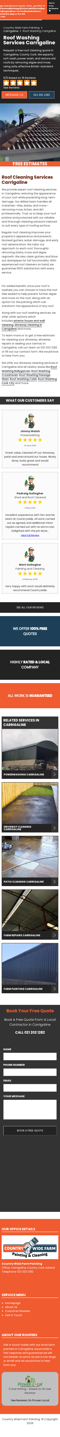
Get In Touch (13, 1315)
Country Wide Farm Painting (21, 28)
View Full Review (30, 535)
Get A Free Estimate (53, 6)
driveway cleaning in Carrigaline (22, 327)
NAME (8, 1049)
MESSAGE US (14, 94)
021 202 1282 (42, 94)
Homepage (12, 1303)
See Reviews (11, 88)
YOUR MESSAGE (15, 1096)
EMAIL (7, 1080)
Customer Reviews (17, 1311)
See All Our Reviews (30, 607)
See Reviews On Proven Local (30, 1400)
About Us (11, 1307)
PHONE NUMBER (15, 1065)
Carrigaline (10, 31)
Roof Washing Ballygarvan (29, 369)
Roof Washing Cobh (23, 379)
